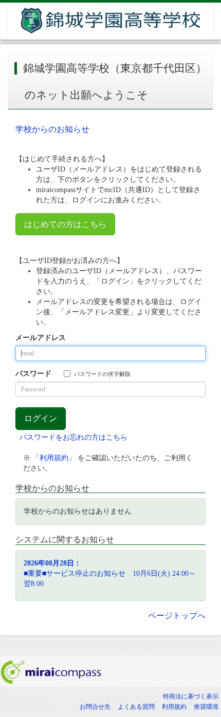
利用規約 (174, 706)
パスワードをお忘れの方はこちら (73, 437)
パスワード (33, 374)
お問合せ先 (95, 706)
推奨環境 (206, 706)
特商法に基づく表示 (190, 696)
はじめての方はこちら (65, 224)
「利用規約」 (54, 458)
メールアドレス (40, 338)
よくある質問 (136, 706)
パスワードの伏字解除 (102, 374)
